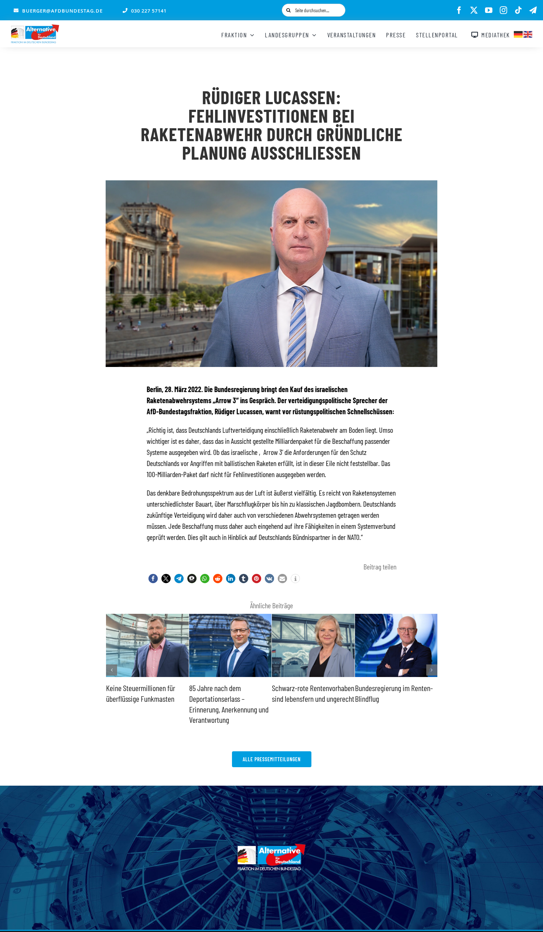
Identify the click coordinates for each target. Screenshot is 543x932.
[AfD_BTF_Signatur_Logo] (35, 28)
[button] (153, 578)
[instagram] (503, 10)
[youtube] (488, 10)
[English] (528, 33)
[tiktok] (518, 10)
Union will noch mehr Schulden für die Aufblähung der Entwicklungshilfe (393, 698)
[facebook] (459, 10)
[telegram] (533, 10)
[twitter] (474, 10)
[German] (518, 33)
